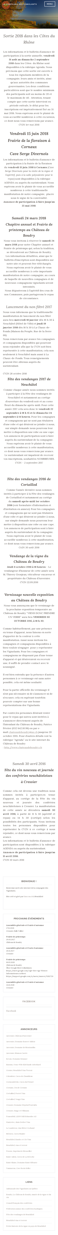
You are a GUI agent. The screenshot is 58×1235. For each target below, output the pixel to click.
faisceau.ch (28, 896)
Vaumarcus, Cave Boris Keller (18, 1168)
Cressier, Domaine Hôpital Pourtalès (21, 1105)
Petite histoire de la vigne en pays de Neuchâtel (26, 1226)
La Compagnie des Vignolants (20, 4)
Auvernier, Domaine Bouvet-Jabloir (20, 1041)
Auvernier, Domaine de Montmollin (20, 1047)
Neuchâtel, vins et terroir (16, 1145)
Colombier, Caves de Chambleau (19, 1076)
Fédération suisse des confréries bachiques (24, 1209)
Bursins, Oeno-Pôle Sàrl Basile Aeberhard (23, 1065)
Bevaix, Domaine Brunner (16, 1059)
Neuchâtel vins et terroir (16, 1220)
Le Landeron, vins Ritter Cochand (20, 1128)
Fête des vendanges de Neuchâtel (20, 1214)
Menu (50, 4)
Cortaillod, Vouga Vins (15, 1099)
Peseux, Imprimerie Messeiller (19, 1151)
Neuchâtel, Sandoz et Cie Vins (18, 1139)
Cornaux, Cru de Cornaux (16, 1088)
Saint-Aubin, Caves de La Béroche (20, 1157)
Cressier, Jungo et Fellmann (17, 1111)
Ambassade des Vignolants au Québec (22, 1189)
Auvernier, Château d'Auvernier (19, 1036)
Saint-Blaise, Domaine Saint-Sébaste (21, 1162)
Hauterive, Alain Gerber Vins (18, 1122)
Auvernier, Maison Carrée (16, 1053)
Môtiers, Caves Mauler (15, 1134)
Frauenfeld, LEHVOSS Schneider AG (21, 1116)
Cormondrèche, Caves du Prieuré (20, 1082)
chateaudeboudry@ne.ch (23, 732)
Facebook (29, 1001)
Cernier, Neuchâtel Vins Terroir (19, 1070)
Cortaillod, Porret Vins (15, 1093)
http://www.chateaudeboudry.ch (23, 747)
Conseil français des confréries (19, 1203)
